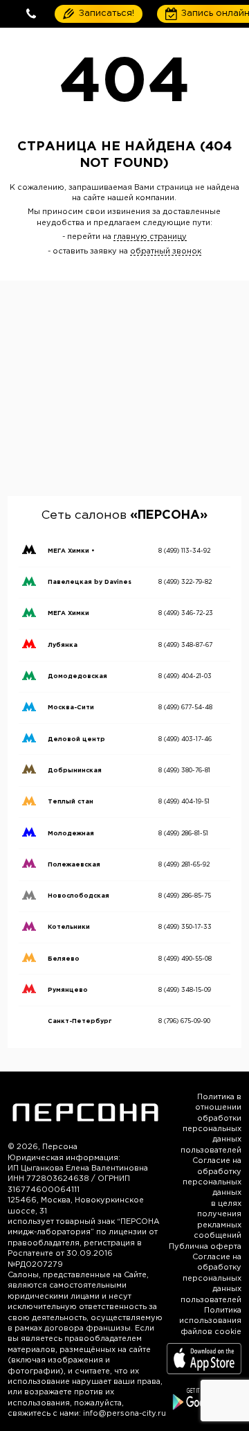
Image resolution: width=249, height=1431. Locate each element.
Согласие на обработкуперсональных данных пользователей (211, 1279)
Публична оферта (205, 1246)
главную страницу (150, 236)
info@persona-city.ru (124, 1413)
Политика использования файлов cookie (210, 1321)
